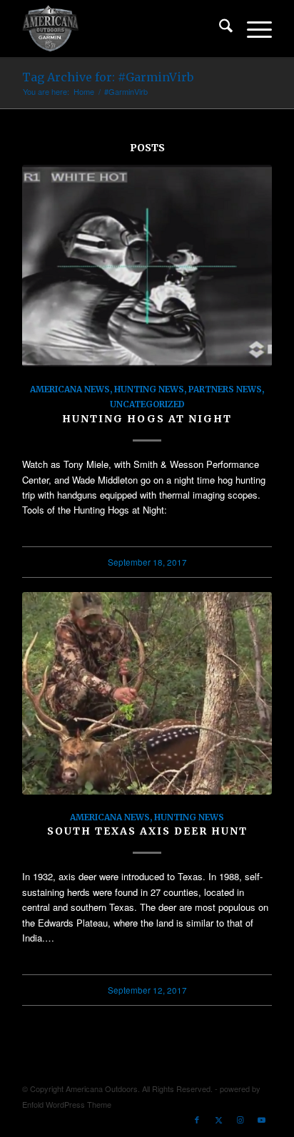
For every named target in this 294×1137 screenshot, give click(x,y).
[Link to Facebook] (197, 1119)
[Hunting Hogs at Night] (147, 266)
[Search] (219, 28)
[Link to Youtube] (261, 1119)
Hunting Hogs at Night (147, 418)
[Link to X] (218, 1119)
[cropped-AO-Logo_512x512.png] (122, 28)
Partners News (225, 389)
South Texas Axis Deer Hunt (147, 831)
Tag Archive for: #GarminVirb (107, 77)
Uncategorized (147, 404)
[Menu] (252, 28)
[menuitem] (219, 28)
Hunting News (149, 389)
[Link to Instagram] (239, 1119)
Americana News (70, 389)
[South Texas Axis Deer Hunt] (147, 693)
